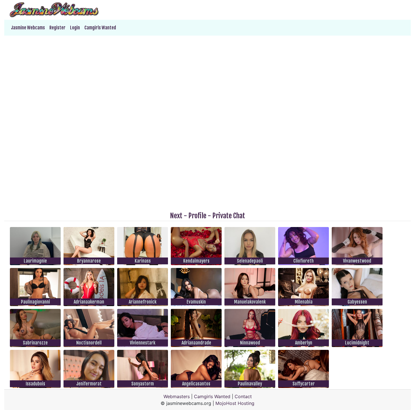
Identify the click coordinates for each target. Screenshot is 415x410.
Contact (243, 396)
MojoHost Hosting (234, 403)
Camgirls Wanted (100, 27)
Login (75, 27)
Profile (197, 215)
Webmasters (176, 396)
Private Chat (228, 215)
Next (176, 215)
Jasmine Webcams (28, 27)
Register (57, 27)
